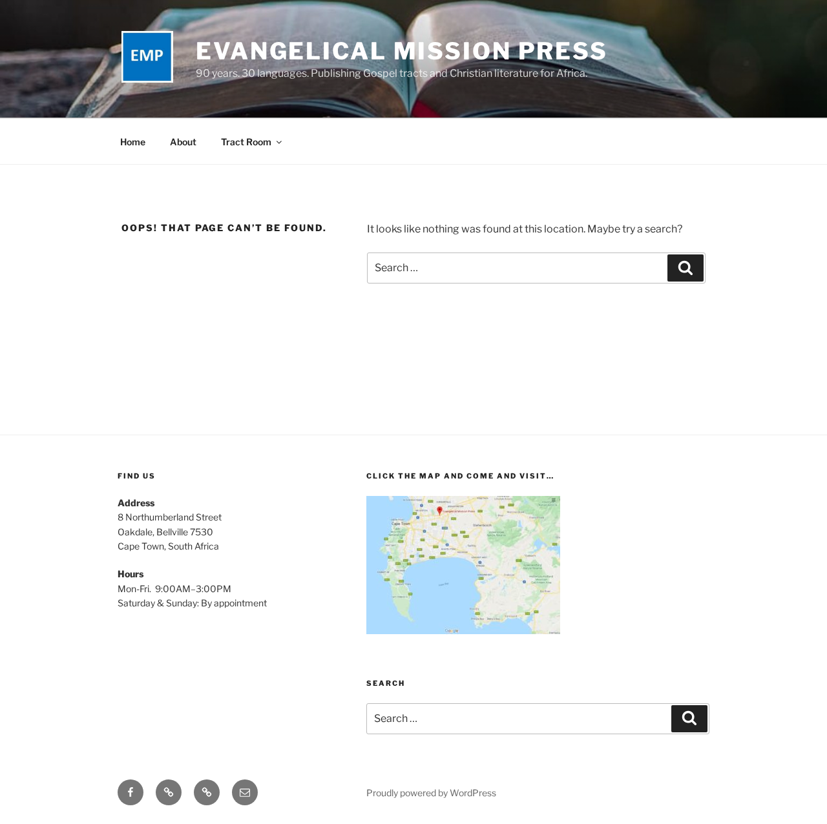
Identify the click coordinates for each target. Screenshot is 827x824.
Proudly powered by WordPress (431, 792)
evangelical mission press (402, 51)
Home (132, 141)
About (183, 141)
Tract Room (246, 141)
